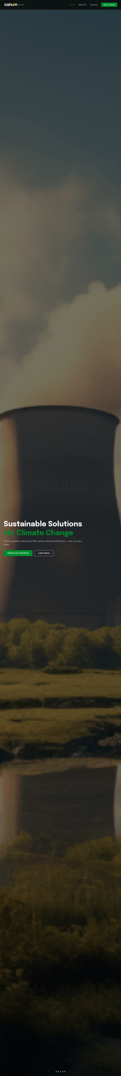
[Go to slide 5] (64, 1071)
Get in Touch (109, 5)
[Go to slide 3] (60, 1071)
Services (93, 5)
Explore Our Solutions (18, 557)
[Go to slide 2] (58, 1071)
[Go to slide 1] (56, 1071)
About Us (82, 5)
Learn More (44, 557)
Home (72, 5)
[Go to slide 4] (62, 1071)
